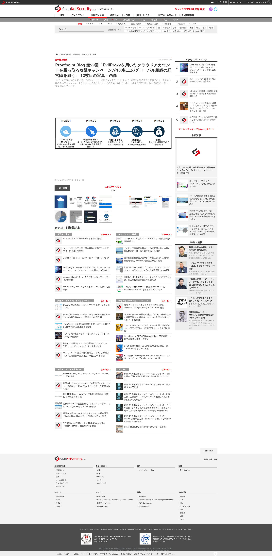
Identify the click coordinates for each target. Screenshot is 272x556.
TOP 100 (91, 23)
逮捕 (211, 27)
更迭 (191, 27)
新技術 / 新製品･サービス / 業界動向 (176, 15)
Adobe (99, 480)
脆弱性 (95, 19)
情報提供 (121, 23)
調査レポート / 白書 (120, 15)
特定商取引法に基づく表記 (137, 529)
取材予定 (167, 23)
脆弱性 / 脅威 (97, 15)
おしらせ (122, 369)
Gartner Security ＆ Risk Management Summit (115, 499)
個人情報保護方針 (155, 529)
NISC (143, 19)
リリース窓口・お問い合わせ (89, 529)
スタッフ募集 (186, 529)
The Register (185, 470)
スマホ (193, 23)
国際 (180, 466)
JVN (106, 19)
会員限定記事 (59, 466)
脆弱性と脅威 (63, 234)
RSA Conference (103, 503)
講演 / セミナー (144, 15)
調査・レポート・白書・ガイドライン (74, 300)
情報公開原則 (152, 23)
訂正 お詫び (136, 23)
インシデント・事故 (127, 234)
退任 (198, 27)
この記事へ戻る (113, 188)
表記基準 (181, 23)
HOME (61, 15)
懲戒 (204, 27)
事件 (139, 466)
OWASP (59, 506)
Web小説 (182, 492)
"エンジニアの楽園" (147, 27)
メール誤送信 (61, 480)
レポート (58, 492)
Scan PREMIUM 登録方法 (190, 9)
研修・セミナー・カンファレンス (133, 300)
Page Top (208, 450)
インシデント (78, 15)
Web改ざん (60, 486)
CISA (175, 19)
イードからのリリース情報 (172, 529)
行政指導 (183, 27)
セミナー (99, 492)
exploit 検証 (101, 483)
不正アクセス (61, 473)
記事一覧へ (105, 234)
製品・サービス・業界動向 (69, 369)
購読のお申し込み (211, 459)
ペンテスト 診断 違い (172, 31)
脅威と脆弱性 (101, 466)
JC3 (165, 19)
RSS (110, 23)
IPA (115, 19)
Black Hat (101, 496)
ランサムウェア (62, 483)
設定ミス (59, 476)
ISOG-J (58, 503)
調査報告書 (60, 496)
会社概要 (123, 529)
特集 (139, 492)
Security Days (102, 506)
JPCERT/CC (128, 19)
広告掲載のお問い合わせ (109, 529)
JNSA (58, 499)
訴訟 (175, 27)
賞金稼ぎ (166, 27)
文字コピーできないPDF (193, 31)
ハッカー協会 (130, 27)
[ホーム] (56, 54)
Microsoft (100, 476)
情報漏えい (60, 470)
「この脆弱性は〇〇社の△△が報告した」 (142, 31)
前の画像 (63, 188)
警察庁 (154, 19)
